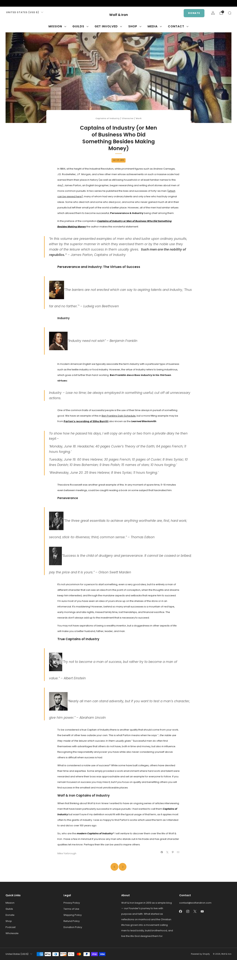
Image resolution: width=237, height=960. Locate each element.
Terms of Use (71, 909)
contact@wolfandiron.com (195, 903)
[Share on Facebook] (161, 852)
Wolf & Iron (118, 15)
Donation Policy (73, 927)
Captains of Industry (108, 118)
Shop (132, 26)
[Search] (229, 13)
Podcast (11, 927)
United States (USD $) (22, 12)
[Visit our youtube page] (25, 3)
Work (139, 118)
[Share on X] (167, 852)
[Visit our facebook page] (7, 3)
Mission (55, 26)
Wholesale (12, 933)
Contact (176, 26)
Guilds (78, 26)
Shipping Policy (73, 915)
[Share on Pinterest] (172, 852)
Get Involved (106, 26)
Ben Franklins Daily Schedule (119, 416)
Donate (194, 13)
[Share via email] (178, 852)
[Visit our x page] (19, 3)
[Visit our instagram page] (13, 3)
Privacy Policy (72, 903)
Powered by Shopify (200, 954)
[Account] (213, 13)
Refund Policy (72, 921)
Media (153, 26)
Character (128, 118)
